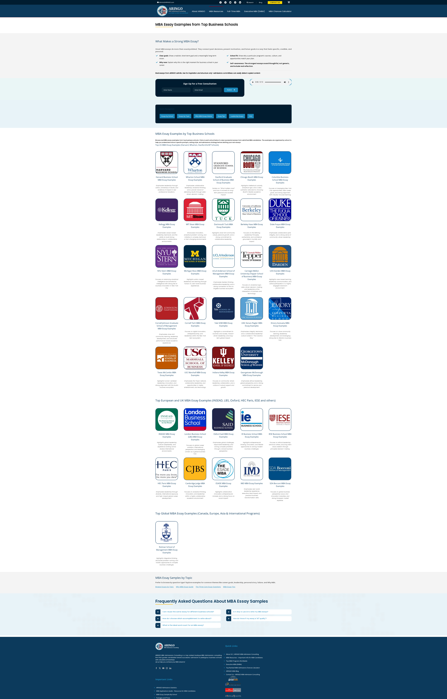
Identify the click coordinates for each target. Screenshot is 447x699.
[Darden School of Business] (280, 246)
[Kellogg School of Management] (167, 199)
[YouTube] (230, 2)
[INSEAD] (167, 409)
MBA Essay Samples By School (166, 694)
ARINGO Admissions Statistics (166, 688)
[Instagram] (235, 2)
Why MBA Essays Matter (203, 116)
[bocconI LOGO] (280, 458)
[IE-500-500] (252, 409)
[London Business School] (195, 409)
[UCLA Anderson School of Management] (223, 246)
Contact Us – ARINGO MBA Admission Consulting (243, 674)
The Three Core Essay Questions (208, 587)
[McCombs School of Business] (167, 348)
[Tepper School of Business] (252, 246)
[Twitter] (225, 2)
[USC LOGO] (195, 348)
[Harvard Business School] (167, 152)
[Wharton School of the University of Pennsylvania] (195, 152)
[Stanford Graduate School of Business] (223, 152)
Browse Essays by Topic (164, 587)
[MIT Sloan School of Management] (195, 199)
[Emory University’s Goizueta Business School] (280, 298)
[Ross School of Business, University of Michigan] (195, 246)
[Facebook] (220, 2)
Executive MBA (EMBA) (234, 664)
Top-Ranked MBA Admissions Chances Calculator (243, 668)
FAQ (250, 116)
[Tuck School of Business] (223, 199)
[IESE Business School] (280, 409)
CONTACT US (275, 2)
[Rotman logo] (167, 522)
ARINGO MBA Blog (232, 671)
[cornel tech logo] (195, 298)
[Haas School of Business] (252, 199)
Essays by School (167, 116)
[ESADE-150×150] (223, 458)
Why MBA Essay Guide (184, 587)
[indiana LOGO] (223, 348)
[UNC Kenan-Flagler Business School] (252, 298)
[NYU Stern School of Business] (167, 246)
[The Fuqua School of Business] (280, 199)
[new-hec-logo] (167, 458)
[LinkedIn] (240, 2)
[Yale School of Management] (223, 298)
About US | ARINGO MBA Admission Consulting (242, 654)
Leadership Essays (237, 116)
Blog (260, 2)
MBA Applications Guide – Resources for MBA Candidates (175, 691)
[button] (188, 611)
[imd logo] (252, 458)
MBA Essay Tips (229, 587)
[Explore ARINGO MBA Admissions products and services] (289, 2)
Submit (229, 90)
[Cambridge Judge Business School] (195, 458)
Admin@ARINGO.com (166, 2)
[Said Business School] (223, 409)
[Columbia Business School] (280, 152)
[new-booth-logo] (252, 152)
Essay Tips (221, 116)
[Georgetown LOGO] (252, 348)
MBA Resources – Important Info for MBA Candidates (244, 658)
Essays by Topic (184, 116)
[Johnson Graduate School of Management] (167, 298)
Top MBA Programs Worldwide (236, 661)
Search (251, 2)
